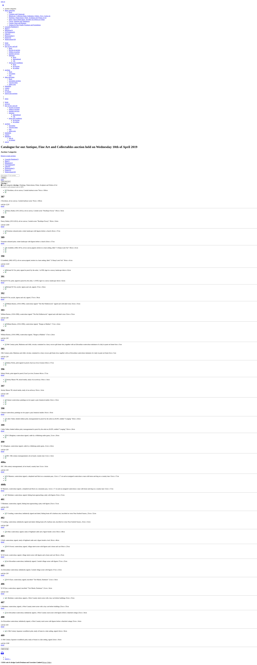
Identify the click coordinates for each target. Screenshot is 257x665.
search (7, 142)
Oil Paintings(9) (10, 32)
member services (14, 54)
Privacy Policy (47, 662)
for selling (16, 68)
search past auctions (11, 93)
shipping (11, 113)
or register (8, 92)
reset (2, 179)
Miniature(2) (9, 30)
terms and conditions (15, 118)
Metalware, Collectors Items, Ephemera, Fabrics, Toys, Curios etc (29, 16)
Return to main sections (8, 156)
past (10, 75)
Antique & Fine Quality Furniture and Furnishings (25, 25)
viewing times (13, 82)
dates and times (9, 77)
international (17, 115)
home (6, 43)
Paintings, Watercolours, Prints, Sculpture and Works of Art (27, 18)
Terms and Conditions (16, 63)
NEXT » (7, 659)
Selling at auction (14, 52)
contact (7, 88)
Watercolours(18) (10, 39)
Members (8, 136)
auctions (7, 70)
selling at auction (14, 109)
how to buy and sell (11, 46)
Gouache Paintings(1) (12, 27)
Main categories (10, 10)
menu (6, 99)
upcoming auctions (15, 81)
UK (14, 61)
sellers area (12, 84)
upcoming (12, 73)
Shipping (12, 55)
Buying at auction (14, 50)
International (17, 59)
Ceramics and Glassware (16, 14)
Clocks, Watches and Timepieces (19, 21)
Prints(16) (8, 37)
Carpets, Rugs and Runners (17, 23)
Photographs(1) (10, 36)
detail (2, 206)
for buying (16, 66)
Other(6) (7, 34)
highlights (8, 86)
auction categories (10, 9)
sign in (3, 2)
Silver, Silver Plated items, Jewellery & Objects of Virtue (27, 19)
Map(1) (7, 28)
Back (10, 12)
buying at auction (14, 107)
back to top (5, 649)
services (7, 45)
